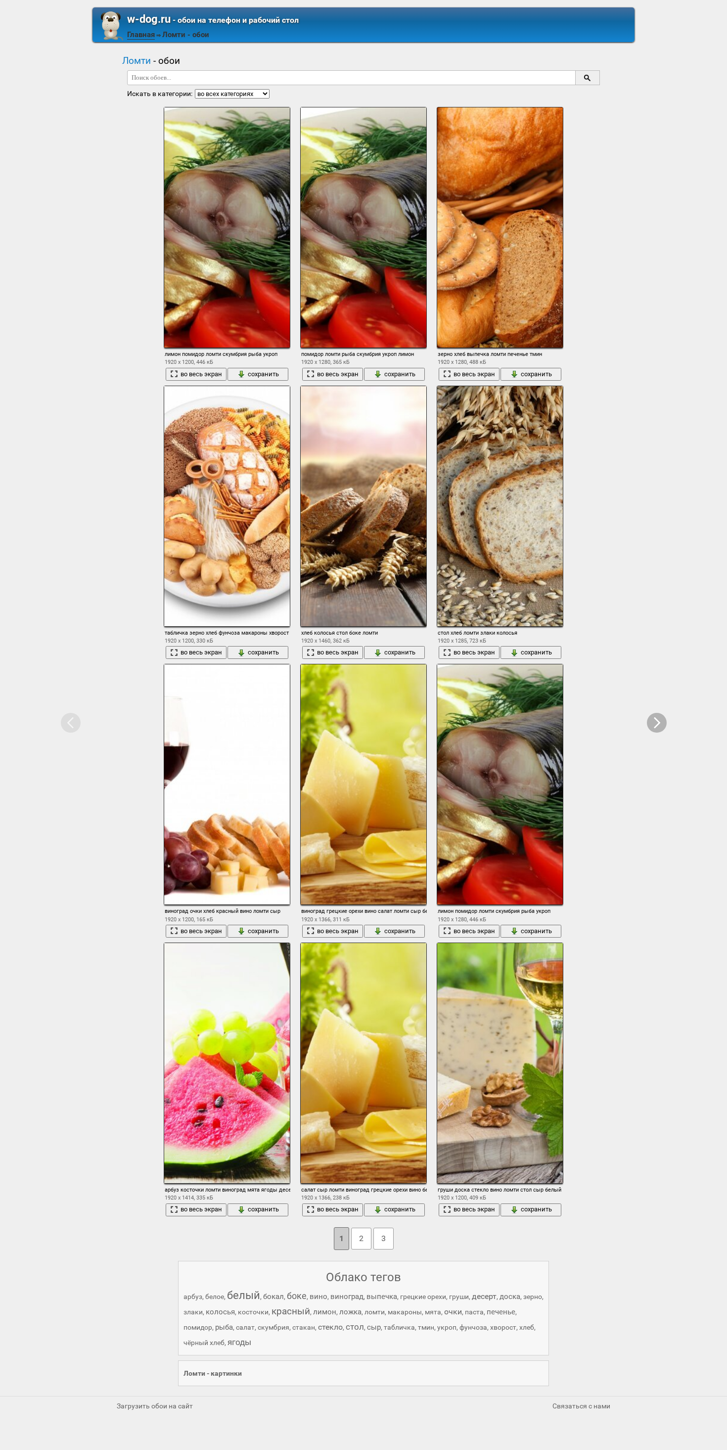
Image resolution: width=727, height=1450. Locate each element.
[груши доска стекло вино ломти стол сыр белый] (500, 1063)
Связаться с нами (581, 1406)
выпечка (381, 1296)
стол (355, 1327)
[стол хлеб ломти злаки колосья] (500, 506)
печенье (501, 1311)
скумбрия (273, 1327)
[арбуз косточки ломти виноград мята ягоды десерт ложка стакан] (227, 1063)
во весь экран (201, 374)
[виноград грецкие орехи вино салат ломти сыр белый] (363, 784)
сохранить (263, 374)
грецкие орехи (423, 1296)
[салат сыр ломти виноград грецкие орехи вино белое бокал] (363, 1063)
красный (291, 1311)
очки (453, 1311)
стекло (330, 1327)
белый (243, 1295)
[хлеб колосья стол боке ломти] (363, 506)
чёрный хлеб (204, 1343)
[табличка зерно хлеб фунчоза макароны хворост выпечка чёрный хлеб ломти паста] (227, 506)
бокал (273, 1296)
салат (245, 1327)
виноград (347, 1296)
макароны (405, 1312)
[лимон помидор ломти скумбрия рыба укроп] (227, 227)
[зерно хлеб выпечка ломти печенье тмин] (500, 227)
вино (318, 1296)
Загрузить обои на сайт (155, 1406)
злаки (193, 1312)
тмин (426, 1327)
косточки (253, 1312)
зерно (532, 1296)
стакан (303, 1327)
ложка (350, 1311)
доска (510, 1296)
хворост (503, 1327)
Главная (141, 34)
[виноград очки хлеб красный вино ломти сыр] (227, 784)
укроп (446, 1327)
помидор (197, 1327)
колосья (220, 1311)
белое (214, 1296)
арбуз (192, 1296)
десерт (484, 1296)
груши (459, 1296)
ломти (374, 1312)
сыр (374, 1327)
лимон (324, 1311)
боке (297, 1296)
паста (474, 1312)
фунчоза (473, 1327)
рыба (224, 1327)
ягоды (239, 1342)
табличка (399, 1327)
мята (433, 1312)
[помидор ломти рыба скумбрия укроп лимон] (363, 227)
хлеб (526, 1327)
